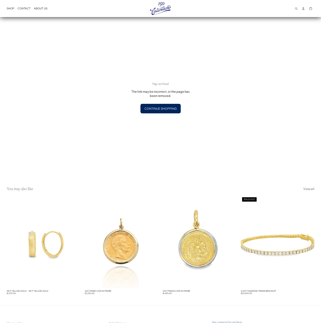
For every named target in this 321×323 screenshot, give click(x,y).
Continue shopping (160, 109)
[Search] (296, 8)
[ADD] (75, 283)
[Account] (303, 8)
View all (308, 189)
